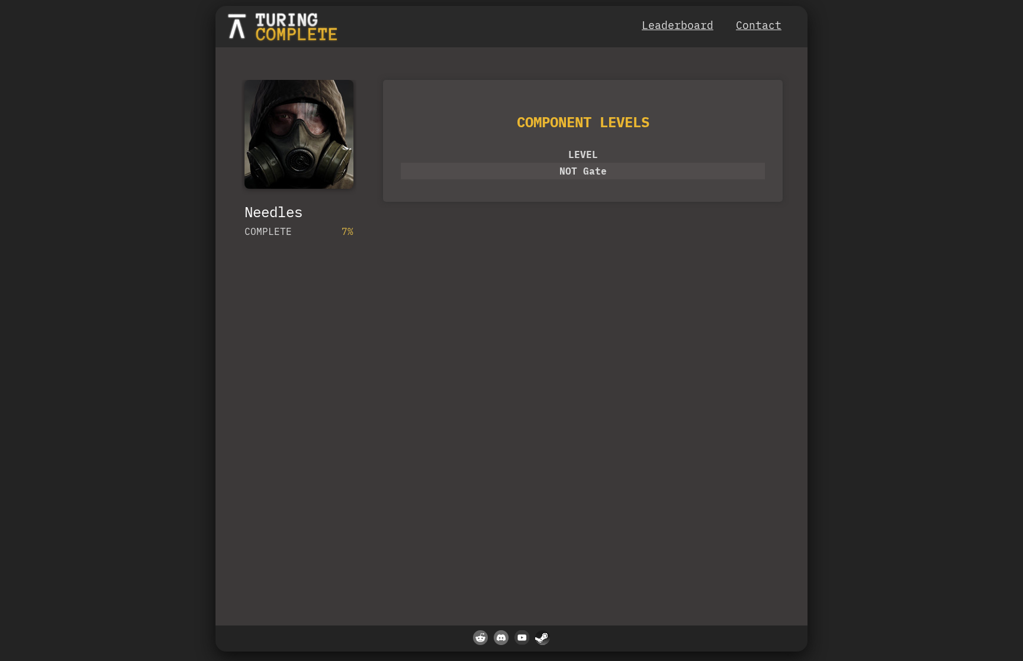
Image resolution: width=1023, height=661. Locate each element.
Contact (758, 25)
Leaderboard (677, 25)
